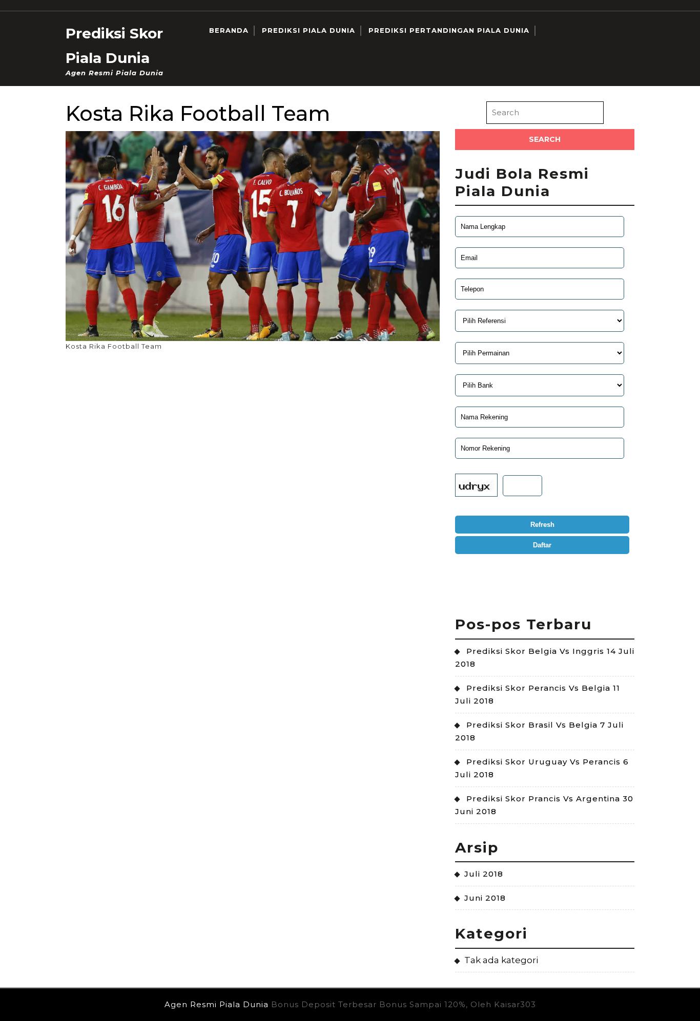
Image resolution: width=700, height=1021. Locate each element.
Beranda (229, 30)
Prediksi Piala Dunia (308, 30)
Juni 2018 (485, 898)
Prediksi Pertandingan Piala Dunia (448, 30)
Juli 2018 (483, 874)
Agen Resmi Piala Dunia (216, 1004)
